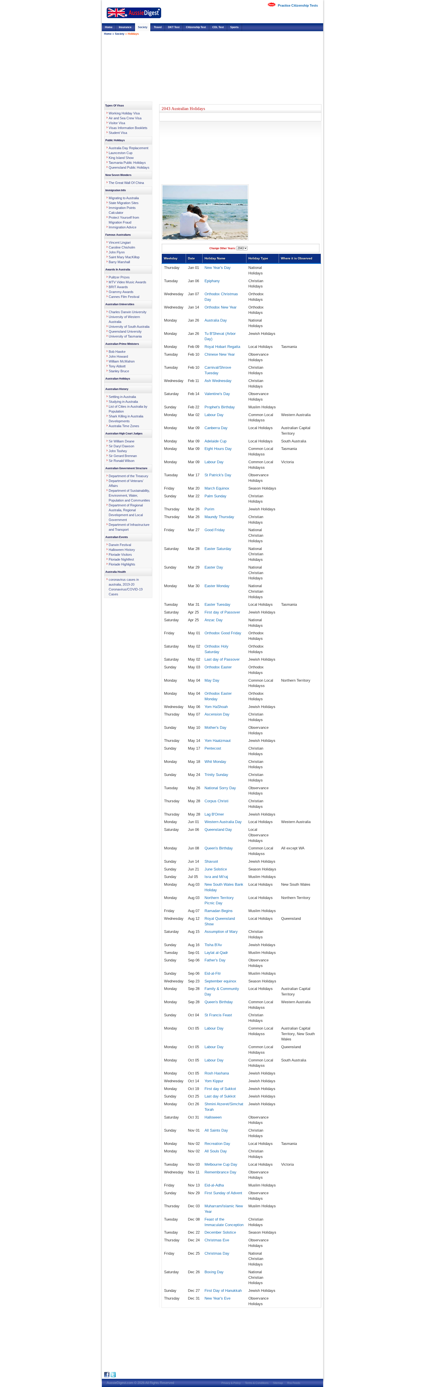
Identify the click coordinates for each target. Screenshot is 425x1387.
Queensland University (125, 331)
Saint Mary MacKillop (124, 257)
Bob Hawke (117, 351)
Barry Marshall (119, 262)
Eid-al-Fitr (213, 973)
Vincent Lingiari (120, 242)
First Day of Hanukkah (223, 1290)
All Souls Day (216, 1151)
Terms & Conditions (257, 1383)
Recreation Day (217, 1144)
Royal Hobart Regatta (222, 347)
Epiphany (212, 281)
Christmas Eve (217, 1240)
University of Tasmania (125, 336)
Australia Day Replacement (128, 148)
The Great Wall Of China (126, 183)
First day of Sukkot (220, 1089)
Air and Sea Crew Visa (125, 118)
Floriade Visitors (120, 554)
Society (142, 27)
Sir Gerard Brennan (123, 456)
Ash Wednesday (218, 381)
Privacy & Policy (231, 1383)
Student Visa (118, 133)
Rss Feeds (293, 1383)
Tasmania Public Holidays (127, 162)
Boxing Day (214, 1272)
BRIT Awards (118, 287)
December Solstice (220, 1232)
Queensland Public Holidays (129, 167)
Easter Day (214, 567)
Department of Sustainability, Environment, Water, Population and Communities (129, 495)
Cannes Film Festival (124, 297)
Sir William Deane (121, 441)
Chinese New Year (220, 354)
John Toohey (118, 451)
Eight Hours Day (218, 449)
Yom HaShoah (216, 707)
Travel (158, 27)
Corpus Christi (216, 801)
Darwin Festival (120, 545)
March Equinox (217, 488)
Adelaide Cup (215, 441)
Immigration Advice (122, 227)
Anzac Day (214, 620)
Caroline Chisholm (122, 247)
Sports (234, 27)
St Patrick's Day (218, 475)
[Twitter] (113, 1376)
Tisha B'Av (213, 945)
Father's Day (215, 960)
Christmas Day (217, 1253)
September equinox (220, 981)
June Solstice (216, 869)
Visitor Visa (117, 123)
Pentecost (213, 748)
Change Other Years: (222, 248)
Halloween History (122, 550)
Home (108, 27)
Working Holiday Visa (124, 113)
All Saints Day (216, 1130)
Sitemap (278, 1383)
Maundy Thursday (219, 517)
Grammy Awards (121, 292)
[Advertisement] (212, 68)
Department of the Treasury (128, 476)
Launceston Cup (120, 153)
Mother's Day (215, 727)
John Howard (118, 356)
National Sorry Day (220, 788)
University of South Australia (129, 326)
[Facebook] (107, 1376)
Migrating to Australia (124, 198)
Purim (209, 509)
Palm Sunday (215, 496)
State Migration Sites (124, 203)
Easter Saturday (218, 549)
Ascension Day (217, 714)
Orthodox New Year (221, 307)
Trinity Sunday (216, 775)
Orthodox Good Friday (223, 633)
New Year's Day (218, 268)
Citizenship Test (196, 27)
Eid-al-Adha (214, 1185)
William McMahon (122, 361)
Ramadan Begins (219, 911)
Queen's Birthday (219, 848)
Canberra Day (216, 428)
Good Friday (215, 530)
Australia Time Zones (124, 426)
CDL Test (218, 27)
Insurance (125, 27)
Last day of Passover (222, 659)
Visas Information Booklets (128, 128)
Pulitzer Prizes (119, 277)
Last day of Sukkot (220, 1096)
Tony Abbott (117, 366)
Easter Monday (217, 586)
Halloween (213, 1117)
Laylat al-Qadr (216, 953)
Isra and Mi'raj (216, 877)
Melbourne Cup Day (221, 1164)
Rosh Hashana (217, 1073)
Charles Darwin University (128, 312)
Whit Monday (215, 762)
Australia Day (216, 320)
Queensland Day (218, 829)
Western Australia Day (223, 822)
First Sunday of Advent (223, 1193)
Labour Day (214, 415)
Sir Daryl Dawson (121, 446)
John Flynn (117, 252)
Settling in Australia (122, 397)
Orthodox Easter (218, 667)
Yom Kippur (214, 1081)
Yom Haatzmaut (218, 741)
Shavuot (211, 861)
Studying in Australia (123, 401)
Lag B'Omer (214, 814)
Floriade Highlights (122, 564)
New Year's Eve (217, 1298)
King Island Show (121, 158)
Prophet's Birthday (220, 407)
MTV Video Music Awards (127, 282)
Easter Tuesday (217, 604)
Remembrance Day (220, 1172)
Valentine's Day (217, 394)
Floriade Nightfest (121, 559)
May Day (212, 680)
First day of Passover (222, 612)
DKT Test (174, 27)
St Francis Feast (218, 1015)
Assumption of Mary (221, 932)
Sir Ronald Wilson (121, 461)
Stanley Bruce (119, 371)
